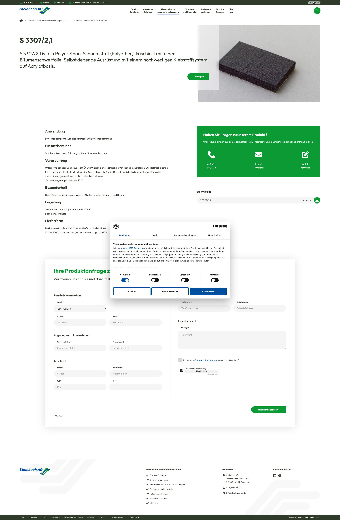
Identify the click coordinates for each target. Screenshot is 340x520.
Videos (22, 517)
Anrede (60, 302)
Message (185, 328)
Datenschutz (91, 517)
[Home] (21, 20)
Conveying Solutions (159, 480)
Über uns (154, 503)
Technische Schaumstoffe (84, 20)
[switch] (155, 280)
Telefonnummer (186, 302)
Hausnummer (117, 368)
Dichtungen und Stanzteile (161, 489)
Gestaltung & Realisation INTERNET (304, 517)
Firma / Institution (64, 342)
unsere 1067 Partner (131, 248)
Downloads (33, 517)
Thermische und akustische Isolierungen (44, 20)
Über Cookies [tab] (214, 235)
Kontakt (44, 517)
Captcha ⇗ (212, 374)
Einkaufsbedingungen (116, 517)
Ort (114, 381)
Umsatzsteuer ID (118, 342)
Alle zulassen (208, 291)
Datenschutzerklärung (205, 360)
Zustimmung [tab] (125, 235)
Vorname (60, 316)
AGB (102, 517)
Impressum (56, 517)
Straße (60, 368)
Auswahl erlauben (170, 291)
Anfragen (199, 76)
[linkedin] (274, 475)
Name (115, 316)
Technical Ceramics (158, 498)
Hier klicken (201, 371)
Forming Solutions (158, 475)
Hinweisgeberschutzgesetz (73, 517)
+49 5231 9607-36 (211, 165)
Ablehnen (131, 291)
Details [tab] (155, 235)
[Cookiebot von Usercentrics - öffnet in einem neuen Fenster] (215, 227)
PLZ (59, 381)
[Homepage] (35, 10)
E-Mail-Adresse (243, 302)
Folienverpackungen (159, 494)
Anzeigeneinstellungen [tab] (185, 235)
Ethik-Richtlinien (134, 517)
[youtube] (279, 475)
